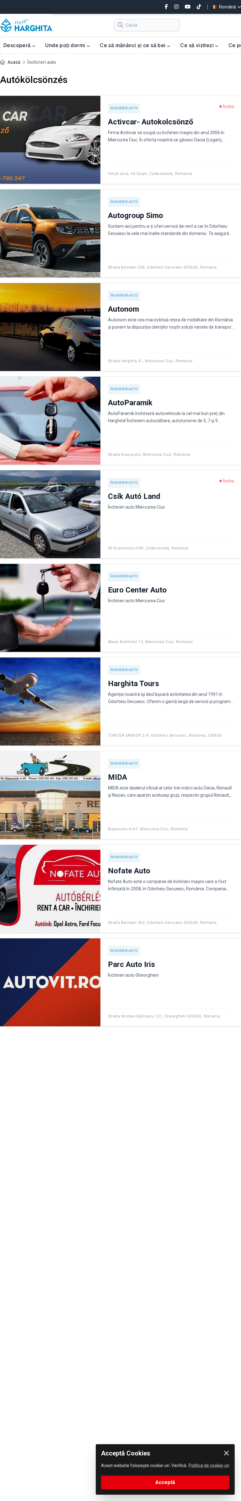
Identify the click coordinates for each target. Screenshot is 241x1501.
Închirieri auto (124, 108)
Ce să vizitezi (197, 45)
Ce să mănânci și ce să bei (133, 45)
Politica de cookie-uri (209, 1465)
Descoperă (17, 45)
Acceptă (165, 1482)
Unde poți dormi (65, 45)
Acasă (14, 62)
